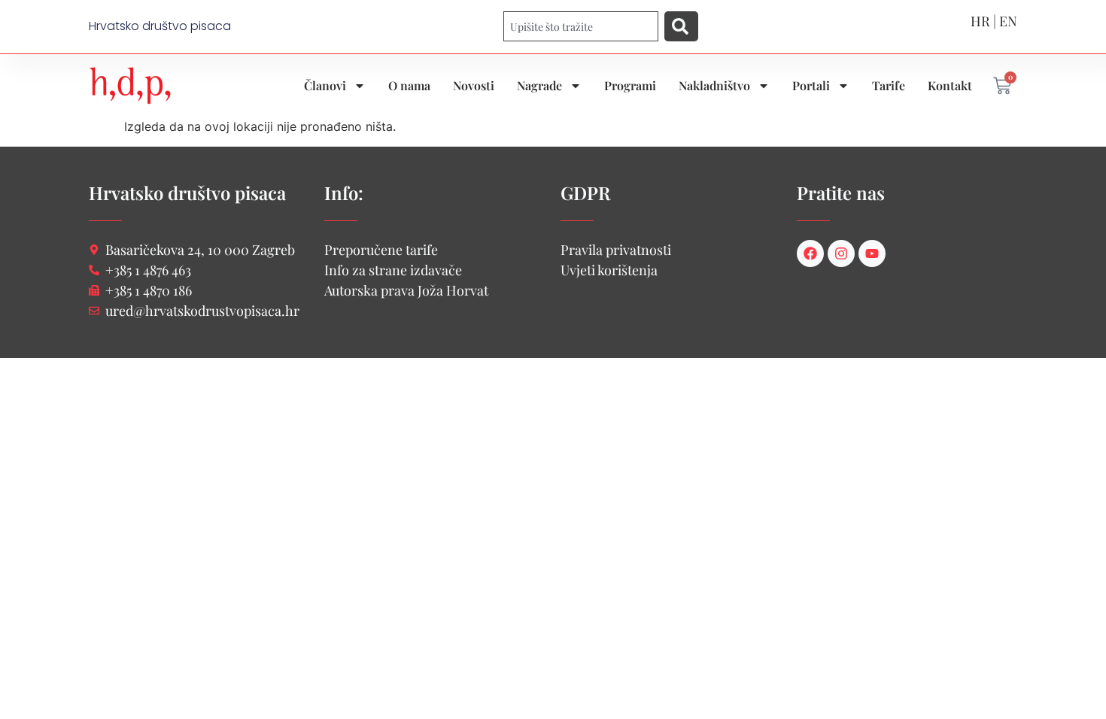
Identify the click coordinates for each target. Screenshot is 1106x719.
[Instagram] (841, 253)
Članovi (325, 85)
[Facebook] (810, 253)
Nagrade (539, 85)
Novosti (473, 85)
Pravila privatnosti (616, 250)
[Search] (681, 26)
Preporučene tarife (381, 250)
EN (1008, 21)
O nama (409, 85)
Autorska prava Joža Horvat (406, 290)
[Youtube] (872, 253)
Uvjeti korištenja (609, 270)
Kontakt (950, 85)
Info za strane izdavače (393, 270)
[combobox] (580, 26)
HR (980, 21)
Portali (811, 85)
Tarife (888, 85)
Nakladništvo (714, 85)
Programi (630, 85)
